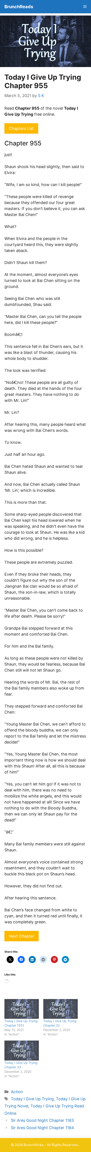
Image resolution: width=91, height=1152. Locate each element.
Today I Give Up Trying (32, 1098)
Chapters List (21, 128)
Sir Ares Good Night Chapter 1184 (42, 1127)
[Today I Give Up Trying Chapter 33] (21, 1050)
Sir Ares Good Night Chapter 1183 (42, 1120)
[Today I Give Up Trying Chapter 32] (60, 1009)
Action (17, 1091)
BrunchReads (18, 6)
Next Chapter (21, 936)
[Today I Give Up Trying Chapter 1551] (21, 1009)
